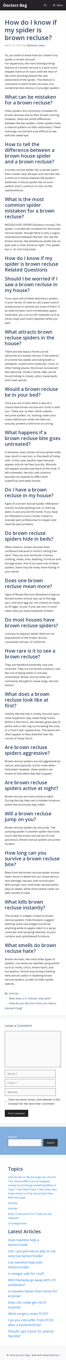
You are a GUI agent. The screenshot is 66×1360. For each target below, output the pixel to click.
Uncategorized (17, 1223)
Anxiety (12, 1203)
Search (12, 1137)
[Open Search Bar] (45, 5)
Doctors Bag (15, 5)
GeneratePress (51, 1355)
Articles (14, 993)
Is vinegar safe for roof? (26, 1273)
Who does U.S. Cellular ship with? (30, 998)
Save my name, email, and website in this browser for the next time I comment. (34, 1101)
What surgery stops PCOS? (28, 1313)
